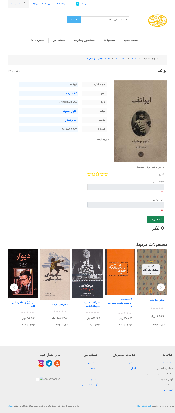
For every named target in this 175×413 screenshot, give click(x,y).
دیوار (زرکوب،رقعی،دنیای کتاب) (23, 304)
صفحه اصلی (131, 40)
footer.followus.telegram (49, 363)
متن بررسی (158, 200)
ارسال (10, 406)
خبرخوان (57, 363)
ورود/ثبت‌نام (61, 3)
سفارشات (94, 368)
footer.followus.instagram (41, 363)
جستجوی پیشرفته (84, 40)
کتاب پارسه (71, 93)
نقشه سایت (167, 363)
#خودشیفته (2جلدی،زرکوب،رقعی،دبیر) (120, 303)
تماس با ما (37, 40)
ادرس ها (94, 374)
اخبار (133, 368)
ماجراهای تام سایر (59, 304)
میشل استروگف (157, 300)
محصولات (110, 40)
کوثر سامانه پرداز (144, 406)
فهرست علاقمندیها (89, 385)
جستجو (132, 363)
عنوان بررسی (158, 182)
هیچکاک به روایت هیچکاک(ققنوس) (91, 304)
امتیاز (161, 174)
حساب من (59, 40)
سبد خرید (93, 379)
